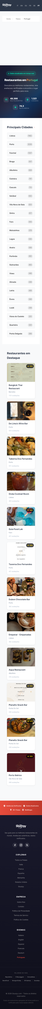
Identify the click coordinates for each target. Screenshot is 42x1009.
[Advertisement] (21, 44)
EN (22, 6)
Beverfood (6, 980)
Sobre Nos (21, 902)
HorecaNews (31, 977)
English (21, 940)
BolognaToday (16, 980)
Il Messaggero (19, 977)
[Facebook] (15, 845)
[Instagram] (21, 845)
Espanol (21, 944)
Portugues (21, 957)
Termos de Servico (21, 915)
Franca (21, 869)
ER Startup (27, 980)
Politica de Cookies (21, 920)
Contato (21, 906)
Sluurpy (21, 886)
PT (39, 6)
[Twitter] (27, 845)
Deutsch (21, 953)
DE (34, 6)
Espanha (21, 873)
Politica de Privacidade (21, 911)
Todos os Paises (21, 860)
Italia (21, 864)
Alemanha (21, 878)
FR (30, 6)
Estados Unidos (21, 882)
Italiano (21, 935)
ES (26, 6)
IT (17, 6)
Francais (21, 948)
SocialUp (37, 980)
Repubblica (8, 977)
